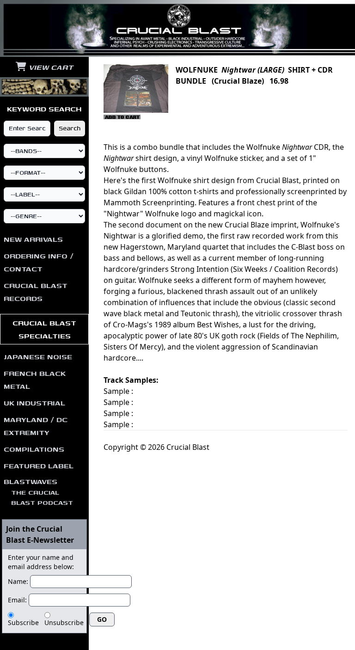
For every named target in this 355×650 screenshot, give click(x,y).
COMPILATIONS (34, 448)
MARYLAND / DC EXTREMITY (35, 426)
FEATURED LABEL (38, 465)
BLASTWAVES (38, 492)
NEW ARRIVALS (33, 239)
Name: (18, 581)
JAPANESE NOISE (38, 356)
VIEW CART (49, 67)
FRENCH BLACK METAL (35, 380)
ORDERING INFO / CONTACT (38, 262)
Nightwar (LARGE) (252, 70)
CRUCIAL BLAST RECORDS (35, 292)
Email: (17, 599)
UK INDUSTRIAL (34, 402)
